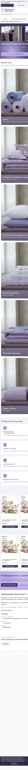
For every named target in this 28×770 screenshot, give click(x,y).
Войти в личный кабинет (9, 585)
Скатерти (11, 295)
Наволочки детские (13, 237)
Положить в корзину (10, 526)
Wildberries (6, 644)
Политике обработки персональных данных (15, 761)
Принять (14, 763)
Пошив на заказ (9, 408)
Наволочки (5, 237)
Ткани (5, 18)
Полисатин (8, 121)
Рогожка (18, 121)
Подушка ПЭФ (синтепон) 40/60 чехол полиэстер (9, 520)
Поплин (14, 121)
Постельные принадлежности (15, 235)
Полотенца (5, 295)
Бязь (4, 121)
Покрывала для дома (11, 353)
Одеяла (21, 237)
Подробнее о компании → (7, 610)
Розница (7, 410)
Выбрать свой (21, 5)
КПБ (4, 410)
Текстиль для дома (11, 293)
